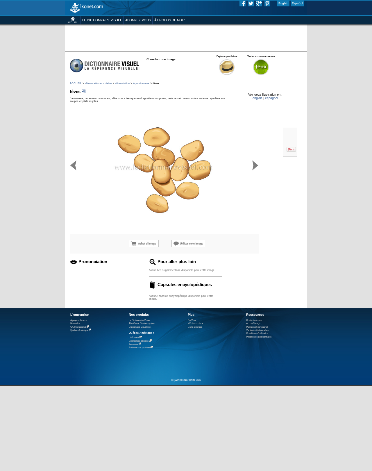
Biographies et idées (139, 341)
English (283, 3)
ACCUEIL (76, 83)
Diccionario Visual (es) (140, 327)
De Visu (192, 320)
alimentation (122, 83)
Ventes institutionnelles (257, 330)
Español (297, 3)
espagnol (271, 98)
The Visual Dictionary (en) (142, 323)
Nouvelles (75, 323)
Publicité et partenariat (257, 327)
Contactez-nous (254, 320)
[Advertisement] (186, 37)
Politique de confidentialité (258, 337)
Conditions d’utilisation (257, 333)
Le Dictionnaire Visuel (139, 320)
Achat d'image (253, 323)
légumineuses (141, 83)
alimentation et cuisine (98, 83)
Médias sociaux (195, 323)
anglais (257, 98)
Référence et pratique (139, 347)
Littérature (134, 337)
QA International (78, 327)
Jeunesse (133, 344)
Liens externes (195, 327)
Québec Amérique (79, 330)
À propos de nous (78, 320)
